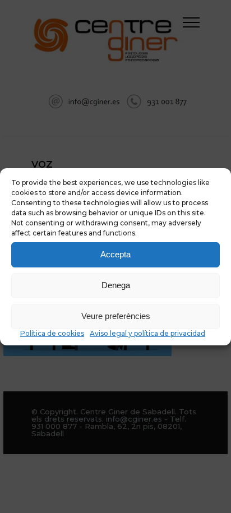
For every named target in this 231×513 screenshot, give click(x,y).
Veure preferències (115, 316)
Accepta (115, 254)
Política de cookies (52, 333)
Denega (115, 285)
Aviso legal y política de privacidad (147, 333)
